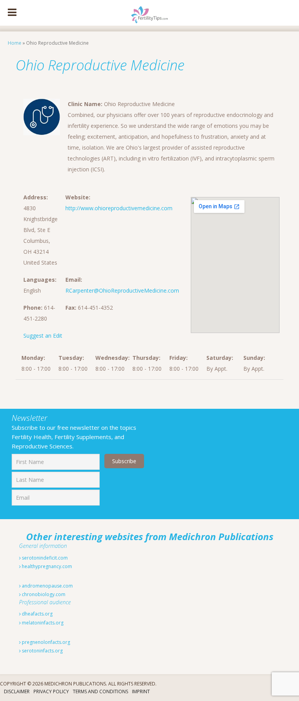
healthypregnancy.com (46, 566)
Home (14, 43)
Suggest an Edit (42, 335)
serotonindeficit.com (44, 558)
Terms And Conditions (100, 691)
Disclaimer (17, 691)
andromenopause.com (47, 585)
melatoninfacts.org (42, 622)
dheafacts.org (37, 613)
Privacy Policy (51, 691)
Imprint (141, 691)
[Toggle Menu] (12, 13)
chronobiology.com (43, 594)
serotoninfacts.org (42, 650)
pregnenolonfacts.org (45, 642)
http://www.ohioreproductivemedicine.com (118, 208)
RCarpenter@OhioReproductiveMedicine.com (122, 290)
